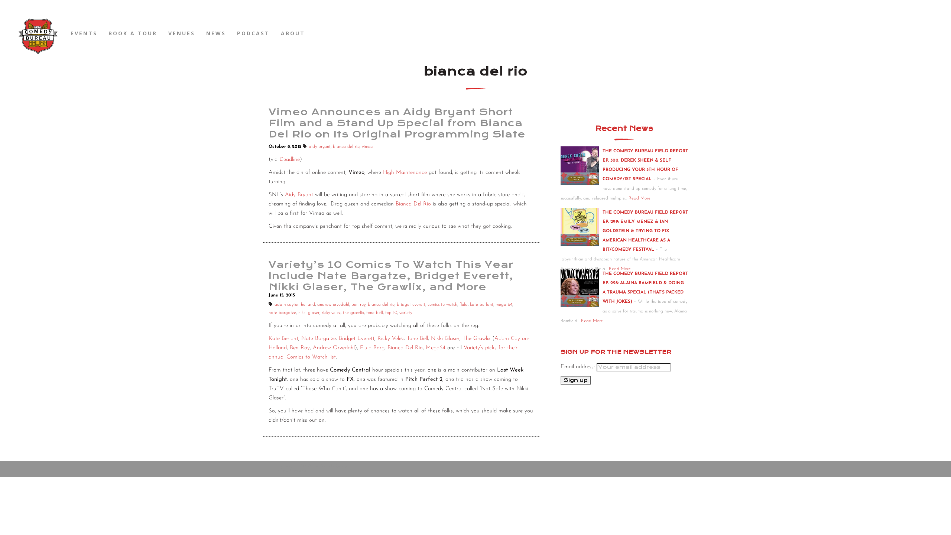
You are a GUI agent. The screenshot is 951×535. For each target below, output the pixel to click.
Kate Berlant (283, 338)
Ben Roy (300, 348)
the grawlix (353, 313)
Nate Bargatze (318, 338)
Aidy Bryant (299, 195)
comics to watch (442, 304)
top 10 (391, 313)
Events (84, 33)
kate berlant (481, 304)
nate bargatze (282, 313)
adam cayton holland (295, 304)
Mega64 (435, 348)
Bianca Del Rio (413, 204)
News (216, 33)
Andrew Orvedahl (334, 348)
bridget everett (411, 304)
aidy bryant (320, 147)
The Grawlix (476, 338)
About (293, 33)
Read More (639, 198)
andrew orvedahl (333, 304)
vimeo (367, 147)
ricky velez (331, 313)
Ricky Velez (390, 338)
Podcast (253, 33)
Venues (181, 33)
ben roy (358, 304)
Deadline (289, 159)
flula (464, 304)
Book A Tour (132, 33)
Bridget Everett (356, 338)
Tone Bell (417, 338)
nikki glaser (308, 313)
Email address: (579, 367)
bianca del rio (346, 147)
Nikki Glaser (445, 338)
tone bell (374, 313)
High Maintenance (405, 172)
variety (405, 313)
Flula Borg (372, 348)
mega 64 (504, 304)
